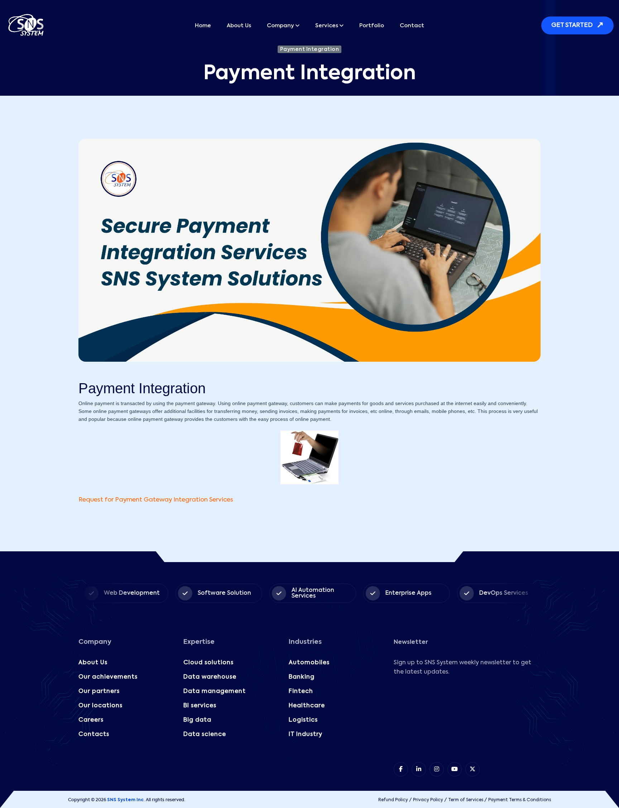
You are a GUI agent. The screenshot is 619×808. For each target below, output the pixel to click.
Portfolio (371, 25)
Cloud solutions (208, 663)
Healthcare (307, 706)
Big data (197, 720)
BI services (199, 706)
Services (326, 25)
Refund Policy (393, 800)
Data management (214, 691)
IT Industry (305, 734)
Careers (91, 720)
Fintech (301, 691)
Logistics (303, 720)
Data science (204, 734)
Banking (302, 677)
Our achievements (108, 677)
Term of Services (465, 800)
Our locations (100, 706)
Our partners (99, 691)
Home (203, 25)
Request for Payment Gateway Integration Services (155, 500)
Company (280, 25)
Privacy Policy (428, 800)
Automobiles (309, 663)
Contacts (93, 734)
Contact (412, 25)
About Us (239, 25)
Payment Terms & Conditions (519, 800)
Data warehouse (209, 677)
